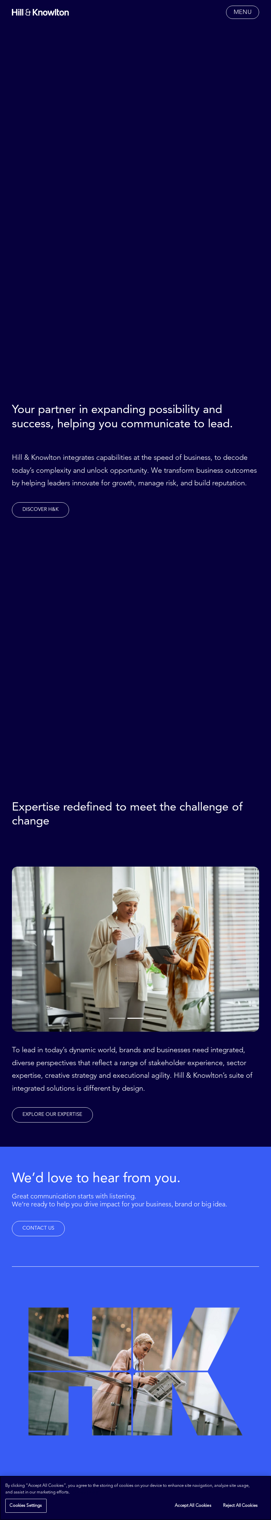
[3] (153, 1018)
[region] (135, 1498)
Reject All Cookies (240, 1505)
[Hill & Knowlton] (40, 12)
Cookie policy (85, 1492)
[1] (117, 1018)
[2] (135, 1018)
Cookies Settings (26, 1505)
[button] (242, 12)
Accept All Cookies (193, 1505)
